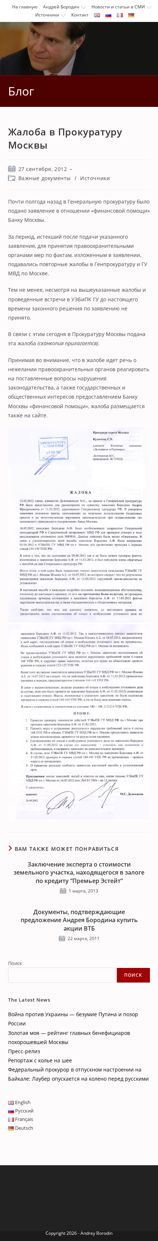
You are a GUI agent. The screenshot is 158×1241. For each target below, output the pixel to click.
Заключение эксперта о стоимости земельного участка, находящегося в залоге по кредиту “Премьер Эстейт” (79, 872)
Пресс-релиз (24, 1051)
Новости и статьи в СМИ (118, 7)
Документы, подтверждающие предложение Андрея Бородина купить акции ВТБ (79, 920)
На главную (24, 7)
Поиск (15, 963)
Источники (47, 15)
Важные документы (44, 178)
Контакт (80, 15)
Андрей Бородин (61, 7)
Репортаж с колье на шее (40, 1060)
